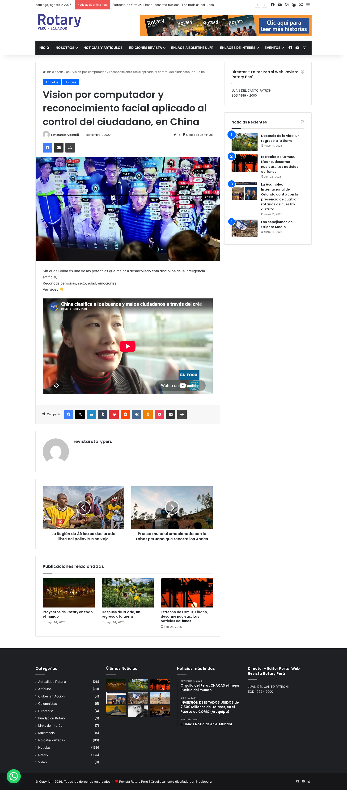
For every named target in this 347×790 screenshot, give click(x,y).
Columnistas (47, 703)
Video (42, 762)
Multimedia (46, 733)
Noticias (70, 82)
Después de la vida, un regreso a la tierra (121, 614)
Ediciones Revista (145, 48)
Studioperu (203, 781)
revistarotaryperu (63, 134)
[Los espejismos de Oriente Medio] (245, 228)
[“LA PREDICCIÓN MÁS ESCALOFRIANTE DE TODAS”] (138, 711)
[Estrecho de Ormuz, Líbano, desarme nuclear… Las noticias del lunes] (187, 592)
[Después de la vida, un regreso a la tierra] (128, 592)
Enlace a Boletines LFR (192, 48)
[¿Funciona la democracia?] (160, 711)
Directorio (45, 711)
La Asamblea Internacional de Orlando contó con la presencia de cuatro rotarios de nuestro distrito (279, 197)
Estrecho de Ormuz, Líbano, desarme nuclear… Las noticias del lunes (163, 5)
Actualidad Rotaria (52, 682)
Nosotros (65, 48)
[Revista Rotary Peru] (59, 21)
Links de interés (50, 725)
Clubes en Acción (51, 696)
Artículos (63, 72)
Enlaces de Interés (237, 48)
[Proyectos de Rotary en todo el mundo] (69, 592)
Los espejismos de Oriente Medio (277, 224)
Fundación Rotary (51, 718)
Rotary (43, 755)
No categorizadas (51, 740)
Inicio (44, 48)
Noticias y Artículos (103, 48)
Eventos (272, 48)
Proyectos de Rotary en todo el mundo (68, 614)
